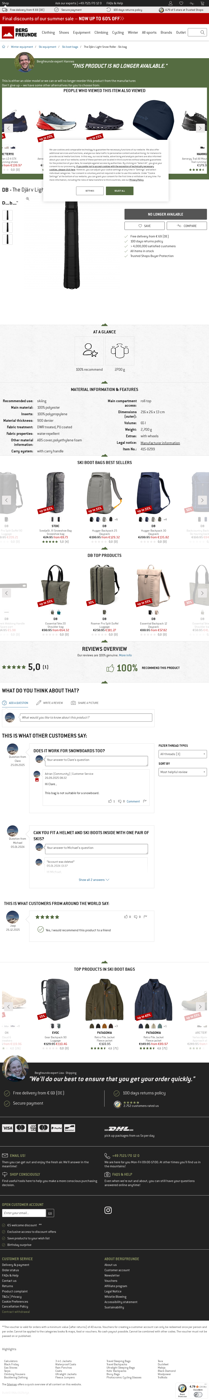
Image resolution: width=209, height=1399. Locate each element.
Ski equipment (47, 47)
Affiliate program (115, 1286)
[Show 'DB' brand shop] (12, 203)
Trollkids (162, 1377)
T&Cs (6, 1297)
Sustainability (114, 1307)
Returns (7, 1286)
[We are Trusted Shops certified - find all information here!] (118, 1105)
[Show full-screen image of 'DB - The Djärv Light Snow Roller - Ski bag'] (28, 199)
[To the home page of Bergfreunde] (21, 32)
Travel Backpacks (117, 1364)
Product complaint (15, 1291)
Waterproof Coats (65, 1364)
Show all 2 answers (92, 880)
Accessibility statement (121, 1302)
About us (110, 1265)
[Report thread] (144, 801)
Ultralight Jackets (66, 1374)
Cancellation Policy (15, 1306)
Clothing (48, 32)
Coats (58, 1371)
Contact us (9, 1281)
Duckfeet (163, 1364)
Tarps (7, 1371)
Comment (133, 801)
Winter (133, 32)
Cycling (118, 32)
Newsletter (112, 1275)
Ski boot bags (70, 47)
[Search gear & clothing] (197, 32)
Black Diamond (167, 1371)
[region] (106, 170)
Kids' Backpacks (116, 1371)
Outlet (181, 32)
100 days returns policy (127, 10)
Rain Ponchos (63, 1367)
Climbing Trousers (14, 1374)
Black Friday (11, 1364)
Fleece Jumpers (65, 1377)
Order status (10, 1270)
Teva (160, 1361)
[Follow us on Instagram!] (111, 1211)
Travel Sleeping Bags (119, 1361)
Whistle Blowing (115, 1297)
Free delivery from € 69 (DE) (27, 10)
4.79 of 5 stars (184, 10)
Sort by (164, 763)
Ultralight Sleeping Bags (121, 1367)
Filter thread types (173, 745)
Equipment (81, 32)
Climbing (101, 32)
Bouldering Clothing (16, 1377)
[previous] (8, 128)
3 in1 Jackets (63, 1361)
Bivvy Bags (113, 1374)
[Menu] (205, 1385)
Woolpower (164, 1374)
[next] (200, 128)
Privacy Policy (136, 179)
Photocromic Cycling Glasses (124, 1377)
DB (5, 189)
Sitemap (12, 1384)
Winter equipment (22, 47)
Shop (5, 3)
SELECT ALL (120, 190)
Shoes (64, 32)
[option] (72, 243)
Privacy (16, 1297)
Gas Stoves (10, 1367)
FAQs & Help (10, 1275)
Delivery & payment (15, 1265)
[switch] (198, 1394)
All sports (149, 32)
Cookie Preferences (15, 1302)
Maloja (161, 1367)
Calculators (11, 1361)
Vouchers (110, 1281)
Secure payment (71, 10)
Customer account (117, 1270)
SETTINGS (90, 190)
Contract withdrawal (16, 1312)
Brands (166, 32)
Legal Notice (112, 1291)
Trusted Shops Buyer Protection (152, 256)
